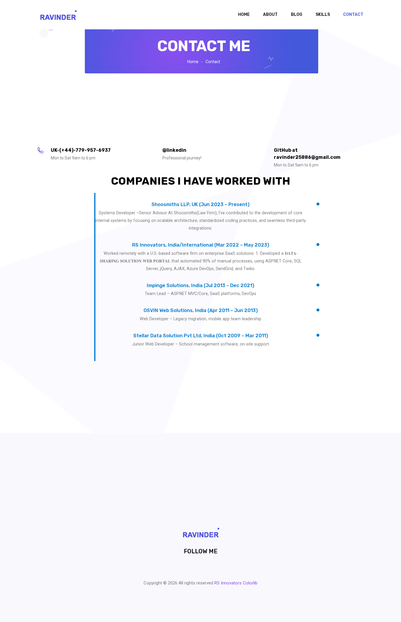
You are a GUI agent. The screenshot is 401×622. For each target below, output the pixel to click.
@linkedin (174, 150)
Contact (353, 14)
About (270, 14)
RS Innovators (228, 583)
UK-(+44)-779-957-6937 (81, 150)
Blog (296, 14)
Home (244, 14)
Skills (323, 14)
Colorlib (250, 583)
